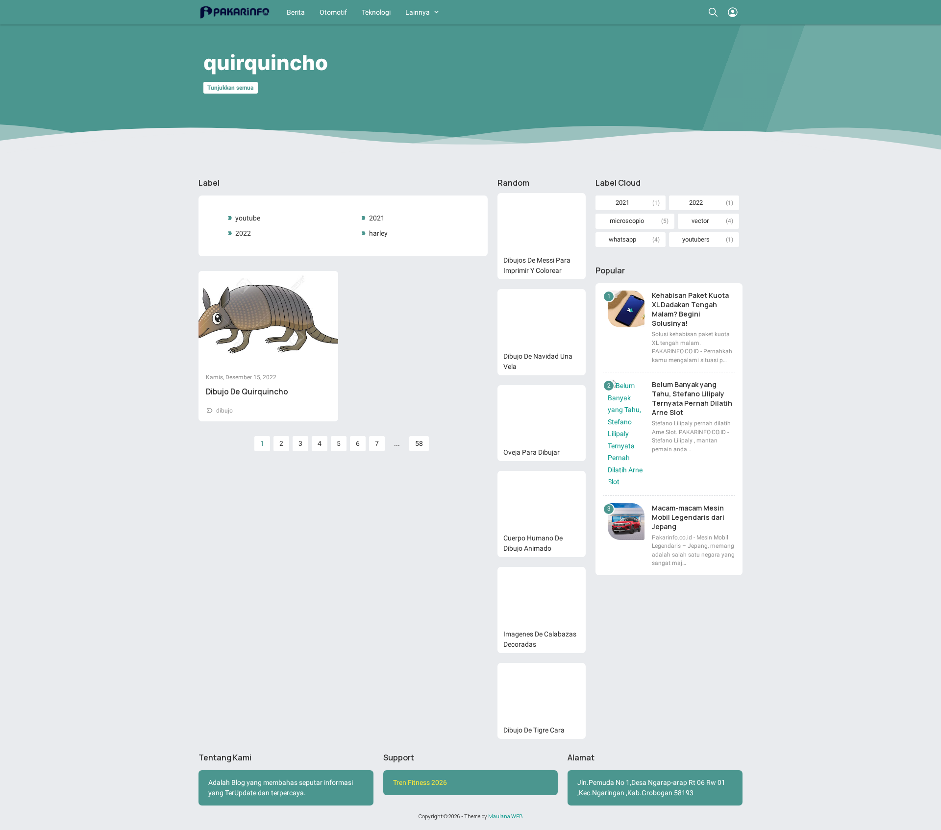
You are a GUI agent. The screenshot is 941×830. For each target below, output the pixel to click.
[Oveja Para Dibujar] (541, 414)
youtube (247, 218)
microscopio (627, 220)
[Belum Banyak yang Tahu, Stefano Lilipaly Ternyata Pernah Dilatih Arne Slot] (626, 434)
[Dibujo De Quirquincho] (268, 317)
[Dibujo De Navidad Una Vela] (541, 318)
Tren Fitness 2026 (420, 782)
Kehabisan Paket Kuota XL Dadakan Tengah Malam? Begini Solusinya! (690, 309)
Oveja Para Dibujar (531, 452)
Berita (296, 12)
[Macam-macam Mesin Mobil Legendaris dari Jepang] (626, 521)
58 (419, 443)
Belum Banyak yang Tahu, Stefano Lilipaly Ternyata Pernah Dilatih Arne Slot (692, 398)
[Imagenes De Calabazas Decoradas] (541, 596)
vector (700, 220)
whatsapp (622, 239)
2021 (377, 218)
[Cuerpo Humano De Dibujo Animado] (541, 500)
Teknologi (376, 12)
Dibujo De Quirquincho (247, 392)
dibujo (224, 410)
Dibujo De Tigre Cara (534, 730)
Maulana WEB (505, 816)
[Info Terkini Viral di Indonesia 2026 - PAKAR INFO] (234, 12)
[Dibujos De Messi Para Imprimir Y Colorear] (541, 222)
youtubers (696, 239)
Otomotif (333, 12)
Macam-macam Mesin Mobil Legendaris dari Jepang (688, 517)
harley (378, 233)
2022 (243, 233)
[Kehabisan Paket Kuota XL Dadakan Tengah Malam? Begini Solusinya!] (626, 309)
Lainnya (417, 12)
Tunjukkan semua (230, 87)
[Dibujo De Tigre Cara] (541, 692)
